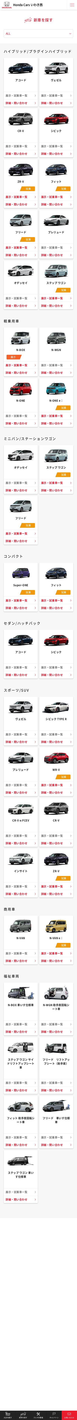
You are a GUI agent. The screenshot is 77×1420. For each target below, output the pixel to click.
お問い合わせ (69, 1415)
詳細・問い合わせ (16, 103)
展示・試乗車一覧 (16, 197)
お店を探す (7, 1415)
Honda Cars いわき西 (28, 4)
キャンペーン (53, 1415)
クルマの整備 (38, 1415)
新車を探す (23, 1415)
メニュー (72, 5)
